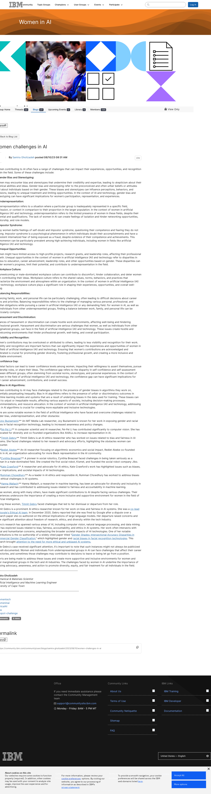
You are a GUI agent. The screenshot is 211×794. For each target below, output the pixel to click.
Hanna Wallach (9, 483)
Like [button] (138, 158)
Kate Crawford (9, 466)
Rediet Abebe (9, 449)
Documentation (173, 710)
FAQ (112, 730)
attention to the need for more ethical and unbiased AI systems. (53, 541)
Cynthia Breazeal (11, 458)
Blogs (37, 109)
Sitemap (115, 720)
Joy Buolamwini (9, 420)
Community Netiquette (123, 710)
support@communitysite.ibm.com (76, 703)
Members (97, 109)
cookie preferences (71, 778)
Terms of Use (118, 701)
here (140, 781)
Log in (193, 4)
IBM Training (171, 691)
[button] (62, 4)
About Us (115, 691)
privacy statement (70, 787)
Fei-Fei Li (6, 429)
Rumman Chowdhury (12, 475)
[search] (148, 4)
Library (80, 109)
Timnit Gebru (8, 437)
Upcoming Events (58, 109)
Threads (21, 109)
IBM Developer (172, 701)
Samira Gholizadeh (23, 157)
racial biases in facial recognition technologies (100, 538)
